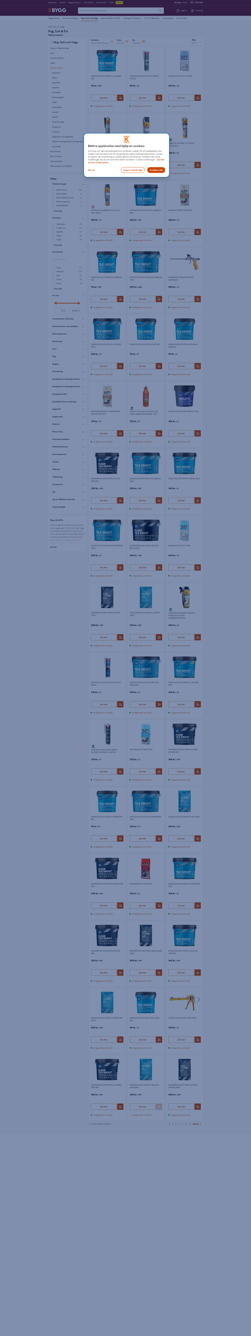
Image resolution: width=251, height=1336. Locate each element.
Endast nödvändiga (132, 170)
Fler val (91, 170)
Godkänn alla (156, 170)
